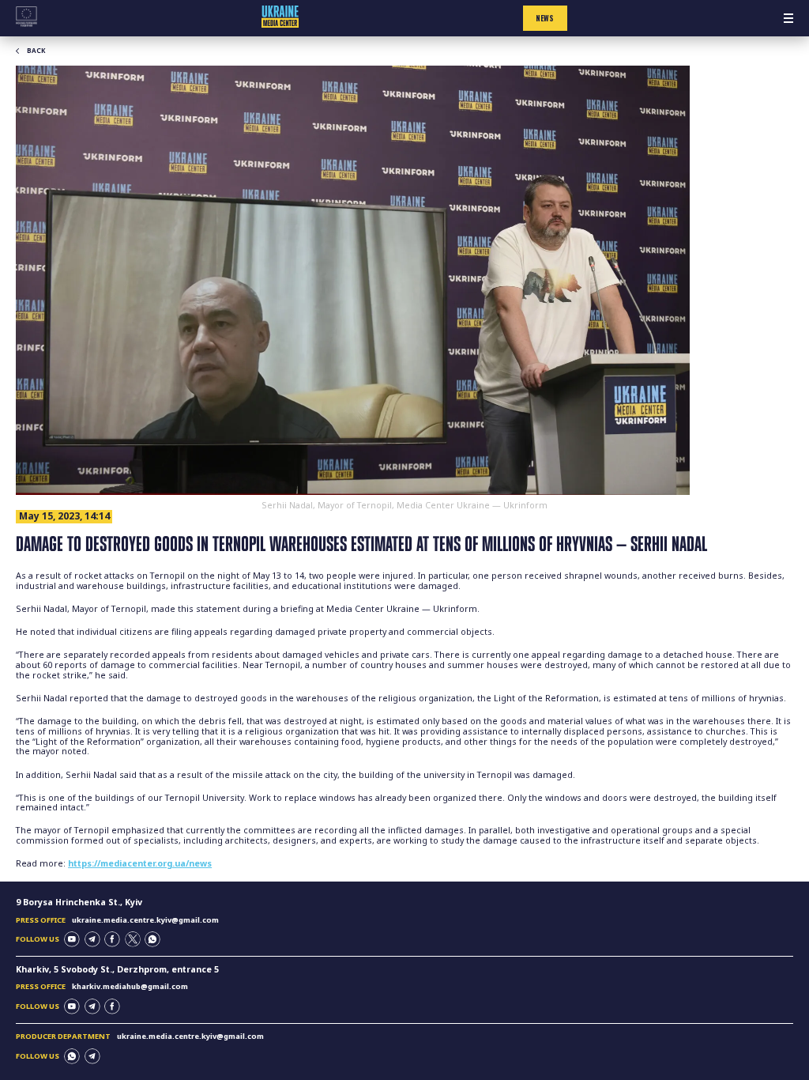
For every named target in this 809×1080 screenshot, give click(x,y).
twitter (133, 939)
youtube (72, 939)
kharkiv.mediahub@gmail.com (130, 986)
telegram (92, 939)
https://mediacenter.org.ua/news (140, 863)
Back (36, 51)
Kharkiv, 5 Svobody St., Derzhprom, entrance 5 (117, 969)
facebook (112, 939)
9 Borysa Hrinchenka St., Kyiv (79, 902)
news (545, 18)
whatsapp (152, 939)
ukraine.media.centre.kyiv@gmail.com (145, 920)
